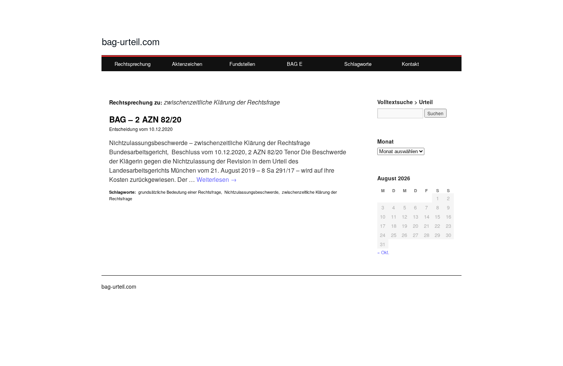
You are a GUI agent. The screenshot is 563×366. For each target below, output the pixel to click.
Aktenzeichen (187, 63)
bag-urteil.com (131, 41)
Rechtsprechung (133, 63)
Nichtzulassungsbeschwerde (251, 192)
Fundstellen (242, 63)
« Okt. (383, 252)
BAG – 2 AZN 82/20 (145, 119)
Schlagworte (358, 63)
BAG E (295, 63)
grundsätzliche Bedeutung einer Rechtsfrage (179, 192)
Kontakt (410, 63)
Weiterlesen (216, 179)
